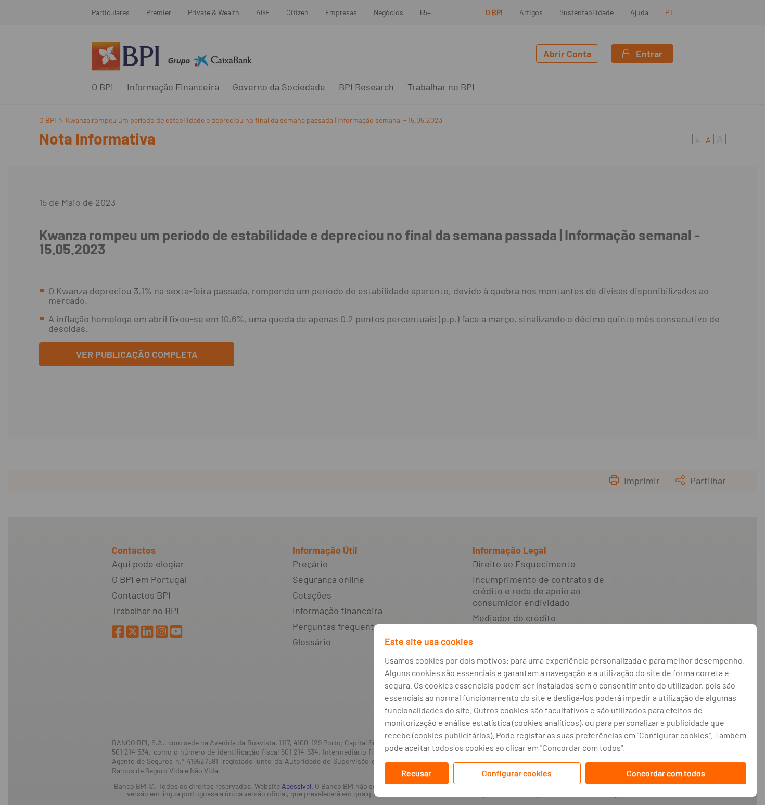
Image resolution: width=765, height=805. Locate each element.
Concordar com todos (666, 773)
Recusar (416, 773)
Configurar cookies (517, 773)
